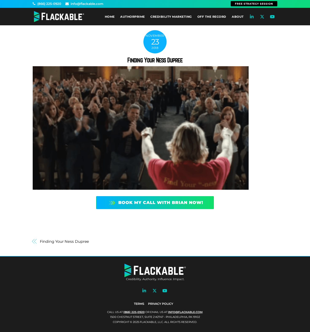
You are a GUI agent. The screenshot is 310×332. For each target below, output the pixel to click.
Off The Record (211, 17)
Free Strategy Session (254, 3)
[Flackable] (59, 21)
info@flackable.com (86, 4)
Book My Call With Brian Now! (160, 202)
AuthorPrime (132, 17)
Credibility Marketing (171, 17)
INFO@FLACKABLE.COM (185, 312)
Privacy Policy (160, 304)
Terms (139, 304)
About (238, 17)
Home (110, 17)
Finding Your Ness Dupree (155, 60)
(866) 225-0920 (48, 4)
